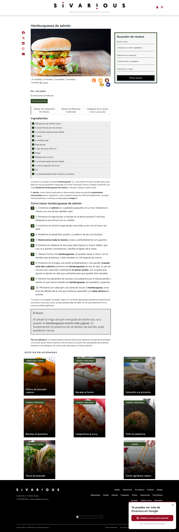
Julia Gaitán (40, 91)
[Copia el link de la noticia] (23, 60)
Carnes (134, 361)
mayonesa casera (47, 302)
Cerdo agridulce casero (138, 475)
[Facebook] (23, 33)
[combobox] (136, 48)
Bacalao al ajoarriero (37, 433)
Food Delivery (158, 495)
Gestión (117, 490)
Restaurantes (95, 495)
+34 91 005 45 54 (22, 499)
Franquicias (125, 495)
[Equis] (23, 38)
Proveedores (139, 490)
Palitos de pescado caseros (36, 391)
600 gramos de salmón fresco (48, 123)
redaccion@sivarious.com (39, 499)
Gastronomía (145, 495)
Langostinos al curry (87, 433)
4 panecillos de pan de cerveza (48, 128)
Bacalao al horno (85, 392)
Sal (36, 170)
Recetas (160, 490)
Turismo (134, 495)
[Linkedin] (23, 44)
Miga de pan (40, 144)
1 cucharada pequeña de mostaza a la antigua (54, 174)
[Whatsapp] (23, 49)
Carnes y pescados (39, 101)
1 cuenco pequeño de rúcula (47, 165)
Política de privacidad (111, 527)
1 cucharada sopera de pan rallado (49, 132)
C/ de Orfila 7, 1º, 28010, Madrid (27, 496)
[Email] (23, 54)
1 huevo (38, 136)
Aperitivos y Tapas (34, 361)
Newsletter (159, 500)
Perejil (37, 153)
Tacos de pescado (35, 475)
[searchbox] (136, 48)
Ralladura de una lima (44, 157)
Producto (150, 490)
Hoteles (106, 495)
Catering (115, 495)
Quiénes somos (146, 500)
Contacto (134, 500)
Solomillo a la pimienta (138, 392)
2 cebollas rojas (41, 140)
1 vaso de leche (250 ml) (45, 149)
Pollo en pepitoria (135, 433)
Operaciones (127, 490)
